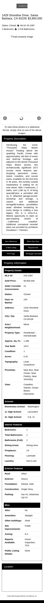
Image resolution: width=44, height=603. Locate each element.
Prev (5, 118)
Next (39, 118)
